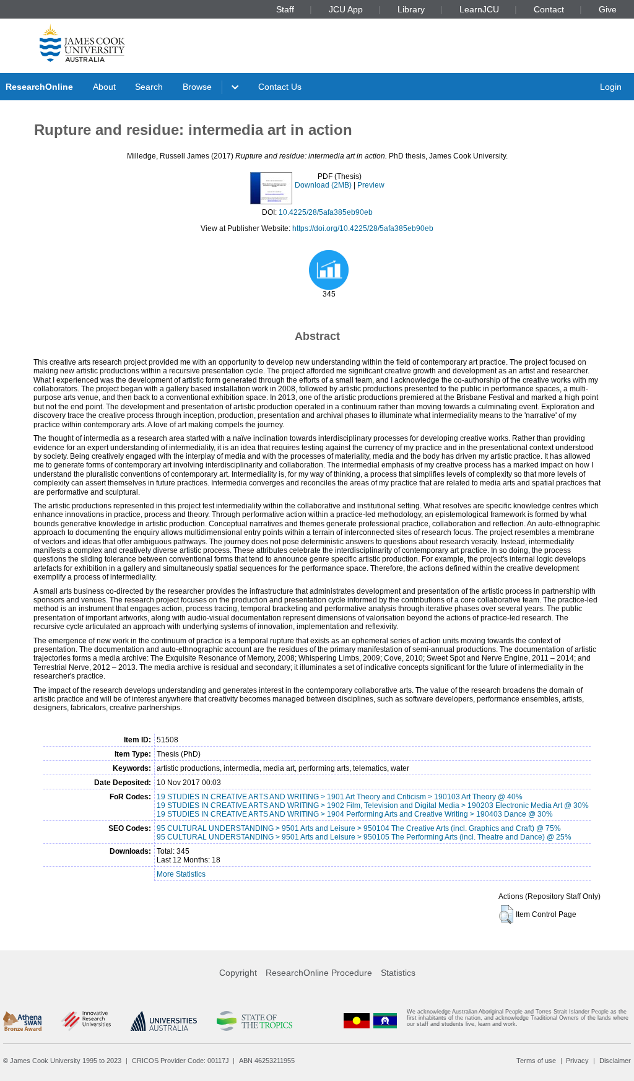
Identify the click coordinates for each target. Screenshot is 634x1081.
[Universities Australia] (164, 1021)
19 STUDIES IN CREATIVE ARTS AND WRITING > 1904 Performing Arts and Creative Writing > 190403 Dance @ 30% (355, 814)
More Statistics (181, 874)
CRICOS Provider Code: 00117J (180, 1060)
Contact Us (280, 87)
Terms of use (536, 1060)
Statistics (398, 973)
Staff (285, 9)
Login (611, 87)
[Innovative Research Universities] (85, 1021)
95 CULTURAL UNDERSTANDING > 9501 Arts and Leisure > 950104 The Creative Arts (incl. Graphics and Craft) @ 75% (359, 828)
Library (411, 9)
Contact (549, 9)
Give (608, 9)
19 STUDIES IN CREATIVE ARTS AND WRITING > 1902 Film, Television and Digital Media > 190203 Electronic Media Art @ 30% (373, 805)
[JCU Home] (82, 43)
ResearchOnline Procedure (319, 973)
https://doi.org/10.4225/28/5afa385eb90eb (362, 228)
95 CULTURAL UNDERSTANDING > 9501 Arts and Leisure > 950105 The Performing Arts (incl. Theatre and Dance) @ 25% (364, 837)
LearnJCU (479, 9)
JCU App (346, 9)
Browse (197, 87)
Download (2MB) (323, 185)
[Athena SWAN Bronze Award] (22, 1021)
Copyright (238, 973)
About (104, 87)
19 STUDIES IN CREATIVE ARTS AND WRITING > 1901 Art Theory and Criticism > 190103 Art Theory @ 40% (340, 796)
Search (149, 87)
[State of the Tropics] (254, 1021)
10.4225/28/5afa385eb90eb (326, 212)
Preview (370, 185)
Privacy (577, 1060)
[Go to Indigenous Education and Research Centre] (356, 1021)
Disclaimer (615, 1060)
